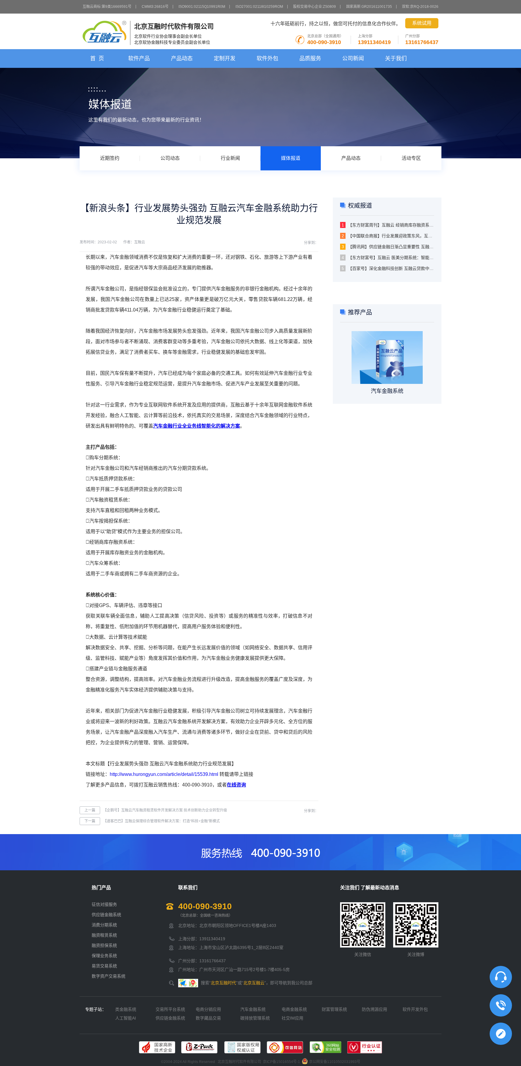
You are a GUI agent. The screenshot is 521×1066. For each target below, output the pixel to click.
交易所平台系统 (170, 1009)
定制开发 (224, 58)
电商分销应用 (208, 1009)
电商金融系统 (294, 1009)
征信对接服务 (104, 904)
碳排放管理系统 (255, 1018)
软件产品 (139, 58)
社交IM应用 (292, 1018)
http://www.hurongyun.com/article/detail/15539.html (164, 774)
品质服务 (310, 58)
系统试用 (421, 23)
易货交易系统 (104, 965)
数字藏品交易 (208, 1018)
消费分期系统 (104, 924)
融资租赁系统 (104, 935)
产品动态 (182, 58)
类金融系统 (125, 1009)
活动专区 (411, 158)
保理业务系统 (104, 955)
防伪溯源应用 (374, 1009)
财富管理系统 (334, 1009)
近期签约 (109, 158)
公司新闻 (353, 58)
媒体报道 (290, 158)
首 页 (97, 58)
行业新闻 (230, 158)
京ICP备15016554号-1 (281, 1062)
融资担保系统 (104, 945)
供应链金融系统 (106, 914)
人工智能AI (125, 1018)
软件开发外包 (415, 1009)
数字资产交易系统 (108, 976)
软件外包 (267, 58)
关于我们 (396, 58)
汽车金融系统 (253, 1009)
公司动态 (170, 158)
